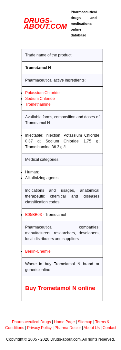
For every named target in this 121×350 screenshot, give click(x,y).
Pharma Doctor (68, 328)
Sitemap (85, 322)
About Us (92, 328)
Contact (109, 328)
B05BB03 (33, 214)
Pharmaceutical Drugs (31, 322)
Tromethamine (38, 104)
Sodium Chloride (40, 98)
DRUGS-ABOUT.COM (45, 23)
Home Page (64, 322)
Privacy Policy (39, 328)
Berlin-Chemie (38, 251)
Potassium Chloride (42, 93)
